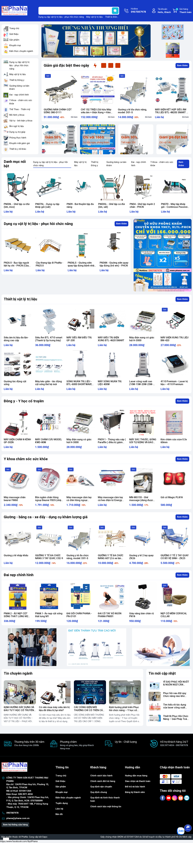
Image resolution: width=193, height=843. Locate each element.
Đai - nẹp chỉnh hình (19, 94)
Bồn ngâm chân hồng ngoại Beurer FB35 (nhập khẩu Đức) (49, 500)
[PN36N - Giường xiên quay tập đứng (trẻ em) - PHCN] (82, 245)
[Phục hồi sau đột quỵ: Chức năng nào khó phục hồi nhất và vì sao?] (155, 696)
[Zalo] (186, 798)
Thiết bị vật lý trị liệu (20, 299)
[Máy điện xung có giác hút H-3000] (143, 321)
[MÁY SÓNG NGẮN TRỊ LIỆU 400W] (112, 364)
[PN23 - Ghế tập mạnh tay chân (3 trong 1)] (114, 245)
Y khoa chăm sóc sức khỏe (26, 459)
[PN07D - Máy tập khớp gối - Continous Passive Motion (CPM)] (144, 187)
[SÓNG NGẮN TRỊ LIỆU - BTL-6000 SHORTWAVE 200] (80, 364)
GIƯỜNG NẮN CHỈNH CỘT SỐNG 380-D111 (58, 111)
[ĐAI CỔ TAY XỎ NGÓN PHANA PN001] (112, 596)
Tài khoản (164, 11)
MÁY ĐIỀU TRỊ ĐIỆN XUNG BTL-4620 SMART (111, 339)
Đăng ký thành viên (135, 792)
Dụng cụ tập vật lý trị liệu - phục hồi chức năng (61, 17)
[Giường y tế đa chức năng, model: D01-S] (135, 90)
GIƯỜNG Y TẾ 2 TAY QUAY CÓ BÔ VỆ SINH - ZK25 (175, 557)
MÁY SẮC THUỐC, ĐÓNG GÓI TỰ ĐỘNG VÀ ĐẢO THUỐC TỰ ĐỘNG (142, 442)
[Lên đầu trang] (188, 819)
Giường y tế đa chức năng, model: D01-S (132, 111)
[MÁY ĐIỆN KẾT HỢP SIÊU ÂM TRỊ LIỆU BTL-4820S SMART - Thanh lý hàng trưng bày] (172, 90)
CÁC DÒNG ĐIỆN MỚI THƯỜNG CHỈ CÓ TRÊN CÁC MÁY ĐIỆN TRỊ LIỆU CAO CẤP (90, 710)
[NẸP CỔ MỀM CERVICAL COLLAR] (175, 596)
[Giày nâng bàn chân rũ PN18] (143, 596)
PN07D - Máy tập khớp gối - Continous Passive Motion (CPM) (143, 207)
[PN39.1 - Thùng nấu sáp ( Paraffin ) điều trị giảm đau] (112, 422)
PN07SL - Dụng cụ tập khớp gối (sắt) (16, 205)
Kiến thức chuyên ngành (21, 51)
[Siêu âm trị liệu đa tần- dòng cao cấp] (18, 321)
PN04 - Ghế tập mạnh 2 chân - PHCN (110, 205)
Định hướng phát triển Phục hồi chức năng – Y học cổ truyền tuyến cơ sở (124, 710)
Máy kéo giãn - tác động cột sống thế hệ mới (48, 383)
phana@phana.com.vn (18, 818)
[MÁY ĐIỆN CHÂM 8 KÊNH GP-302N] (18, 422)
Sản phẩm (14, 40)
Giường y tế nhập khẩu (16, 555)
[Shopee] (181, 798)
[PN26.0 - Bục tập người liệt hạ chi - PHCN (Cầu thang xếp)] (175, 187)
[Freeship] (172, 32)
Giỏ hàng (184, 11)
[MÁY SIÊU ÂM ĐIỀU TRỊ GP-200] (80, 321)
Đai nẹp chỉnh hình (18, 575)
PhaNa (24, 837)
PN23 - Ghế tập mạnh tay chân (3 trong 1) (113, 264)
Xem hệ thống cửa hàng (15, 824)
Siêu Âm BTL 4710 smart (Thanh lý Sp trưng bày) (48, 339)
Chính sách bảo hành (101, 775)
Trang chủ (14, 28)
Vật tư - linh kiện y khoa (20, 120)
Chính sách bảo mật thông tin (105, 806)
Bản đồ (59, 814)
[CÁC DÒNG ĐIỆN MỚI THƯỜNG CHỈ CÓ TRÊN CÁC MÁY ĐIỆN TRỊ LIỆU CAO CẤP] (90, 692)
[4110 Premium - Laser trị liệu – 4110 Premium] (175, 364)
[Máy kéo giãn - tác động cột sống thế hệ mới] (49, 364)
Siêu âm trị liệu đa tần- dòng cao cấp (16, 339)
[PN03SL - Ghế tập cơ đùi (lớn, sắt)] (81, 187)
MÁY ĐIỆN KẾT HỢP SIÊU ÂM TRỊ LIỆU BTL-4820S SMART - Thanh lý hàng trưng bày (171, 112)
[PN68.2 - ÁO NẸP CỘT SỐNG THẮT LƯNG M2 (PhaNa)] (18, 596)
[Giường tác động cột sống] (18, 364)
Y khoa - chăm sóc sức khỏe (20, 102)
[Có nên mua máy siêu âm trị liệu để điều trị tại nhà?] (55, 692)
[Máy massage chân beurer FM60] (18, 480)
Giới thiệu (13, 34)
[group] (96, 41)
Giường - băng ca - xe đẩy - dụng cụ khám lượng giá (45, 517)
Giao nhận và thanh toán (137, 781)
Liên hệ (59, 809)
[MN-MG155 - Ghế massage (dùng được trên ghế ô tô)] (143, 480)
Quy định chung (98, 792)
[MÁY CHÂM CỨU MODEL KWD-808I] (49, 422)
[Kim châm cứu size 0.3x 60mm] (175, 422)
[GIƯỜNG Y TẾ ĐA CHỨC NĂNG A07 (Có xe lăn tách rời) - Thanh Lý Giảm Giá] (112, 538)
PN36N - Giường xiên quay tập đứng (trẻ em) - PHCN (82, 264)
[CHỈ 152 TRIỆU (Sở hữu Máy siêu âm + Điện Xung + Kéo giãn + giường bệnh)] (98, 90)
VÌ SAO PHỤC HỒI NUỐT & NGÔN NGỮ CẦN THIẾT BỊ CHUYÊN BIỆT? (176, 686)
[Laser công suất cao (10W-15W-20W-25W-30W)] (143, 364)
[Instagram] (175, 798)
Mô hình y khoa (16, 115)
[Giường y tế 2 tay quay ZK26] (143, 538)
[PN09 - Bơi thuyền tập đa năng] (49, 187)
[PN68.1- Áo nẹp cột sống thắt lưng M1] (49, 596)
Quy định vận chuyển (101, 786)
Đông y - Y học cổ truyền (24, 401)
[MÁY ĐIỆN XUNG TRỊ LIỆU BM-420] (175, 321)
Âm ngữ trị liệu (16, 126)
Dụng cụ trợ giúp (17, 132)
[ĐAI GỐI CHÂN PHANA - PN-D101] (80, 596)
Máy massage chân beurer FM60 (14, 499)
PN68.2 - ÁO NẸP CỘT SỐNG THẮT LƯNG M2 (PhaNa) (16, 616)
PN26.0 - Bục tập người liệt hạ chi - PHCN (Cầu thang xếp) (173, 207)
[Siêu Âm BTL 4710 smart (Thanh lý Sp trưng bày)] (49, 321)
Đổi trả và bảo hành (135, 786)
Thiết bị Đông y (112, 17)
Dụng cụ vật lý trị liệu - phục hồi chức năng (38, 224)
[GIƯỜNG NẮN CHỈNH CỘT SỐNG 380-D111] (61, 90)
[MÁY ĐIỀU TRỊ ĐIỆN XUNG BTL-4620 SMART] (112, 321)
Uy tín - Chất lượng (126, 741)
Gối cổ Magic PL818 (172, 497)
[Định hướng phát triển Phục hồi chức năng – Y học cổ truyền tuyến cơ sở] (125, 692)
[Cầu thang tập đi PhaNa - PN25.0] (18, 245)
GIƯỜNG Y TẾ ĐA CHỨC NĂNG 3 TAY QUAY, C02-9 (49, 557)
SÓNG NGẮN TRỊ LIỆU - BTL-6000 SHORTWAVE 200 (79, 384)
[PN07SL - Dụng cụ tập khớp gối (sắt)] (18, 187)
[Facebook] (163, 798)
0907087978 (12, 813)
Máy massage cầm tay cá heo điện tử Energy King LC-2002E (110, 500)
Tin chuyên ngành (18, 673)
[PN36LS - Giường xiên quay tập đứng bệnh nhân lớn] (50, 245)
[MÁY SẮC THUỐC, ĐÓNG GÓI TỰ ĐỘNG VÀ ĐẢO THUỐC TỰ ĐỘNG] (143, 422)
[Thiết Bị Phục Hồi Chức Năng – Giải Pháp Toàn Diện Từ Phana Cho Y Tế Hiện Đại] (155, 719)
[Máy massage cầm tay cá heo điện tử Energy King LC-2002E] (112, 480)
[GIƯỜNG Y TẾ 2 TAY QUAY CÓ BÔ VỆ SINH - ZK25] (175, 538)
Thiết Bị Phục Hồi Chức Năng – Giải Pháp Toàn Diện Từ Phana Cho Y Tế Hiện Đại (175, 720)
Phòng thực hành (17, 137)
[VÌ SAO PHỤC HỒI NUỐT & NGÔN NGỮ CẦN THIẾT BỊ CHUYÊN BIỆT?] (155, 685)
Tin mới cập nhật (162, 673)
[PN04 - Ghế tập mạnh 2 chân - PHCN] (112, 187)
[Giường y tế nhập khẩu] (18, 538)
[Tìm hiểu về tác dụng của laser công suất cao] (155, 707)
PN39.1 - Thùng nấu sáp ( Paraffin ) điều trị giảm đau (112, 442)
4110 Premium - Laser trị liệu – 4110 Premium (174, 383)
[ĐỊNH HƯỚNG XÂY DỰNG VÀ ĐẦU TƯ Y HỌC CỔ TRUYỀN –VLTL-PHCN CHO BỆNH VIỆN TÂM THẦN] (20, 692)
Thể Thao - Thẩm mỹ (19, 109)
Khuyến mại (15, 45)
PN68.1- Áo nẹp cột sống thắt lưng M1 (48, 615)
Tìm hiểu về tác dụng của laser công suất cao (174, 707)
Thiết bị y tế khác (17, 149)
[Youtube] (169, 798)
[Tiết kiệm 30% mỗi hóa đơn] (162, 255)
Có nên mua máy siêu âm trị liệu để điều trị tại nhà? (54, 709)
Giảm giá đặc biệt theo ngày (66, 65)
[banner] (32, 647)
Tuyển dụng (61, 803)
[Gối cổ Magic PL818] (175, 480)
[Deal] (172, 50)
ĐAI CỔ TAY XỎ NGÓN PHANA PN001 (109, 615)
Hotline (138, 10)
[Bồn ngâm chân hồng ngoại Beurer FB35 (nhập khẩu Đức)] (49, 480)
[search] (115, 10)
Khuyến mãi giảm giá (19, 143)
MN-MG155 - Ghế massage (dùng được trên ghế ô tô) (141, 500)
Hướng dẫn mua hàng (136, 775)
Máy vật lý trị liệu (94, 17)
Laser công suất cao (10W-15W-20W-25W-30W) (141, 384)
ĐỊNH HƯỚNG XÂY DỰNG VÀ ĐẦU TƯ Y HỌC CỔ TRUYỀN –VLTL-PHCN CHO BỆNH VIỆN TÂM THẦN (19, 711)
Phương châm (77, 745)
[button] (91, 56)
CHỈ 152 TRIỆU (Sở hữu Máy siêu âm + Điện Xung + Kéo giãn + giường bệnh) (96, 112)
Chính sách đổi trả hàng (102, 781)
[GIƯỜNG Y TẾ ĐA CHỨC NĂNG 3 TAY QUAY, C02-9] (49, 538)
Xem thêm (182, 65)
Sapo (44, 837)
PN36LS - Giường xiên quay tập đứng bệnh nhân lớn (50, 265)
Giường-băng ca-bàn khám (19, 87)
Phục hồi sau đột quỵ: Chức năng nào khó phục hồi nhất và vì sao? (175, 697)
